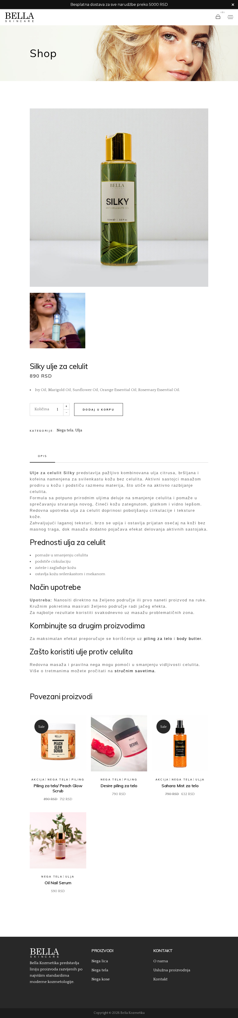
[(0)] (218, 17)
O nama (160, 961)
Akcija (38, 779)
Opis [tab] (42, 456)
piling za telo (158, 638)
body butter (189, 638)
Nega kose (101, 979)
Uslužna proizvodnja (171, 970)
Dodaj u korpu (98, 409)
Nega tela (65, 430)
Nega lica (100, 961)
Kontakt (160, 979)
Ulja (78, 430)
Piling (78, 779)
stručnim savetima (135, 671)
